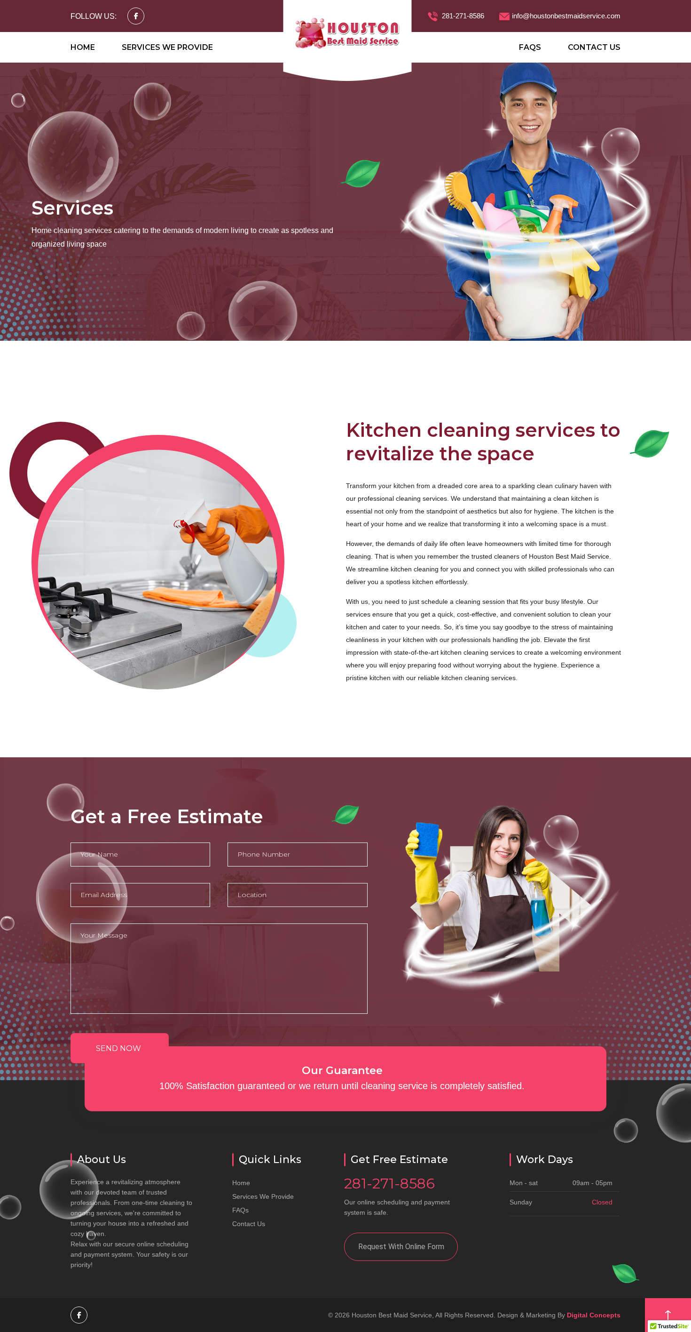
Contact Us (594, 47)
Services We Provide (167, 47)
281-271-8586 (462, 16)
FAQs (530, 47)
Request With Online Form (401, 1246)
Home (83, 47)
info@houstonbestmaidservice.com (566, 16)
